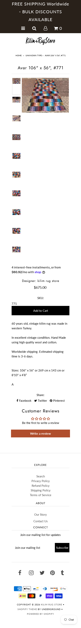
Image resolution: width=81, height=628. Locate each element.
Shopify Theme (27, 609)
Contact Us (40, 521)
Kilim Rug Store (51, 604)
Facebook (24, 400)
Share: (40, 395)
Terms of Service (40, 495)
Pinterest (58, 400)
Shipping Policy (41, 490)
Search (40, 476)
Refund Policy (41, 485)
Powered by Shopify (40, 614)
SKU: (40, 298)
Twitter (42, 400)
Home (19, 55)
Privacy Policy (40, 481)
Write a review (40, 433)
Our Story (40, 514)
